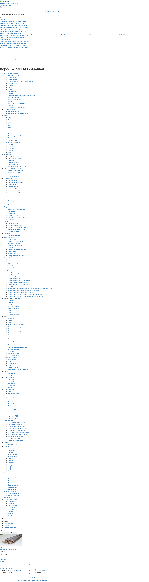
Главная (7, 52)
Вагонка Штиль (13, 367)
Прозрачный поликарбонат (17, 430)
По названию (8, 523)
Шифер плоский (13, 176)
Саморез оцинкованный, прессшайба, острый (23, 290)
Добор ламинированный (16, 402)
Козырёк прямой (13, 274)
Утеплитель (10, 25)
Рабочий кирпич (13, 268)
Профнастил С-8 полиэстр (17, 195)
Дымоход (11, 201)
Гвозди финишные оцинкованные (19, 284)
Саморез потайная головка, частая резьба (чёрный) (25, 296)
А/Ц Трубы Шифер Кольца (12, 168)
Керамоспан (12, 383)
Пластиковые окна (16, 41)
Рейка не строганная (15, 138)
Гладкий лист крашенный (16, 183)
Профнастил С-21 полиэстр (17, 193)
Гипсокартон (12, 211)
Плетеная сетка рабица (16, 481)
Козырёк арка (12, 272)
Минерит (11, 203)
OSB (9, 118)
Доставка (32, 571)
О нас (31, 568)
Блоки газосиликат (14, 262)
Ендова (10, 302)
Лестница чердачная (15, 306)
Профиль (11, 219)
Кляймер (11, 286)
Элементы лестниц (10, 499)
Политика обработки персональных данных (32, 580)
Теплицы (3, 48)
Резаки (10, 89)
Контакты (32, 577)
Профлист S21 (13, 187)
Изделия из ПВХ (11, 31)
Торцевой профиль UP (15, 436)
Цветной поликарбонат (15, 440)
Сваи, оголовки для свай (16, 339)
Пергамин (11, 385)
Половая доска (13, 345)
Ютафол (11, 387)
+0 (1, 3)
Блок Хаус (11, 361)
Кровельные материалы (8, 35)
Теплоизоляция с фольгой (17, 166)
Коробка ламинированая (8, 549)
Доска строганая (13, 111)
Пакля (22, 37)
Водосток (11, 300)
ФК (9, 126)
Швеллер (11, 341)
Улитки (10, 515)
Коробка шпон (13, 412)
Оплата (31, 574)
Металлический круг (14, 331)
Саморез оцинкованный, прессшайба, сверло (23, 292)
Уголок (10, 152)
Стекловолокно (13, 164)
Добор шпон (12, 406)
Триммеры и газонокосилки (17, 103)
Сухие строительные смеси (17, 209)
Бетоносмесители (14, 75)
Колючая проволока (14, 477)
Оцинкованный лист (11, 27)
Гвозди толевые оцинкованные (18, 282)
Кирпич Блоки (21, 31)
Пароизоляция (5, 39)
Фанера (2, 23)
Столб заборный (13, 495)
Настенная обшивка (13, 37)
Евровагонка (12, 363)
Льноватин (11, 373)
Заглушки (11, 323)
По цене (7, 525)
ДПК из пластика (13, 349)
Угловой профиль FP (15, 438)
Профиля (11, 463)
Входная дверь (13, 223)
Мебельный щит (13, 505)
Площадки (11, 507)
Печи (9, 205)
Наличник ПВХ (13, 416)
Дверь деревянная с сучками (17, 229)
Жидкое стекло (13, 215)
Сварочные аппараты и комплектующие (21, 95)
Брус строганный (13, 132)
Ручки (18, 44)
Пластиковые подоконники (17, 249)
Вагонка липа (12, 199)
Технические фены (14, 99)
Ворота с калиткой (14, 493)
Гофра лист (12, 185)
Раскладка (11, 150)
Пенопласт (11, 160)
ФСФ (9, 128)
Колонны (11, 503)
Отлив (10, 310)
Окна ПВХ (11, 398)
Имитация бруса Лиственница (18, 369)
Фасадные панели (14, 471)
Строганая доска (20, 21)
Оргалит (11, 122)
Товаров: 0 (5, 3)
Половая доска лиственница (17, 347)
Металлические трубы (15, 327)
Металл (18, 35)
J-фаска (10, 452)
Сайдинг (23, 44)
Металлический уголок (15, 335)
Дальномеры (12, 79)
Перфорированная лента (16, 426)
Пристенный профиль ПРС (17, 428)
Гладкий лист (12, 180)
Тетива (10, 513)
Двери (18, 29)
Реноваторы (12, 91)
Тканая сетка (12, 487)
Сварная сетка (13, 485)
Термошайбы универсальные (18, 434)
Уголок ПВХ (12, 254)
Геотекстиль (12, 379)
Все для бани (23, 27)
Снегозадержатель (14, 314)
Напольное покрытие (11, 343)
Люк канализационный (15, 170)
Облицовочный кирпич (15, 264)
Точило (10, 101)
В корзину (3, 559)
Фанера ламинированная (16, 124)
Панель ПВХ (12, 247)
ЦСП (9, 174)
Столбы (10, 511)
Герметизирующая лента (16, 422)
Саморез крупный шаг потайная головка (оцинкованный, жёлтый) (30, 288)
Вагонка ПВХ (12, 239)
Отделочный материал (7, 29)
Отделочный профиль (15, 245)
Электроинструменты (7, 21)
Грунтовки (11, 213)
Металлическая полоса (16, 325)
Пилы (10, 87)
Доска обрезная (13, 394)
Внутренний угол (13, 456)
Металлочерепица (14, 308)
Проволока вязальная (15, 483)
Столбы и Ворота (20, 46)
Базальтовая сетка (14, 475)
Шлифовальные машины (16, 107)
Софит (10, 467)
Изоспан (11, 381)
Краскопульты (12, 83)
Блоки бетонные (13, 260)
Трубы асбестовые (14, 172)
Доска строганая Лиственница (18, 114)
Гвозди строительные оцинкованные (20, 280)
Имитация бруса (13, 359)
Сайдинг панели (13, 465)
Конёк (10, 304)
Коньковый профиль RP (16, 424)
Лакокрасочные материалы (17, 217)
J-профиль (11, 450)
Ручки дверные (13, 444)
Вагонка (10, 365)
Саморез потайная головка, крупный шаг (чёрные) (25, 294)
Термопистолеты (13, 97)
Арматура (11, 318)
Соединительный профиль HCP (18, 432)
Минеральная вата (14, 158)
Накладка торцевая (14, 243)
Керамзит (11, 156)
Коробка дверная (14, 231)
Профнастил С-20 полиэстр (17, 191)
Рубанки (11, 93)
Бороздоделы (12, 77)
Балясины (11, 501)
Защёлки (3, 31)
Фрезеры (11, 105)
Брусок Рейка (10, 23)
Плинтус (11, 148)
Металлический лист (15, 333)
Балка (10, 321)
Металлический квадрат (16, 329)
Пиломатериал (5, 41)
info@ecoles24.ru (19, 570)
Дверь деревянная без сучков (18, 227)
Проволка (11, 337)
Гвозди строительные (15, 278)
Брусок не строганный (15, 134)
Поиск (26, 9)
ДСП (9, 120)
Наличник (11, 146)
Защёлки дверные (14, 235)
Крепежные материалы (13, 33)
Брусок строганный (14, 136)
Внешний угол (12, 454)
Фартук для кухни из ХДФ (16, 256)
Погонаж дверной (10, 60)
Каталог (6, 56)
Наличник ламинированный (17, 414)
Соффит (11, 469)
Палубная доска (13, 355)
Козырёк (2, 33)
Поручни (11, 509)
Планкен (11, 351)
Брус (9, 392)
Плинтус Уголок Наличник (12, 142)
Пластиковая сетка (14, 479)
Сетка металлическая (7, 46)
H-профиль (12, 448)
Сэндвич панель (13, 252)
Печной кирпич (13, 266)
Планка (10, 312)
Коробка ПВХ (12, 410)
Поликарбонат (11, 44)
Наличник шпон (13, 418)
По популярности (10, 527)
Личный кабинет (5, 5)
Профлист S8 (12, 189)
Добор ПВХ (11, 404)
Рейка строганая (13, 140)
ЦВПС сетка (12, 489)
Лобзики (10, 85)
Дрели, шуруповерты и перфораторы (20, 81)
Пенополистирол (13, 162)
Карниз (10, 144)
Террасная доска (13, 353)
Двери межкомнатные (15, 225)
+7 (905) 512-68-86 (54, 11)
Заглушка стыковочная (15, 241)
